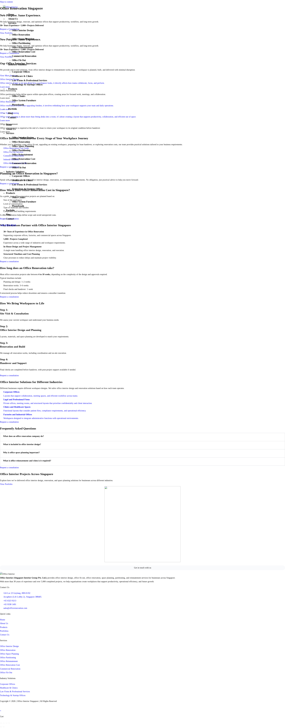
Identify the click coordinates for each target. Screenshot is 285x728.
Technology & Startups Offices (27, 84)
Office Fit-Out (19, 60)
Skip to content (6, 2)
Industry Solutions (17, 64)
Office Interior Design (23, 30)
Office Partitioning (21, 43)
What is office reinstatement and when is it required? (27, 461)
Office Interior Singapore (27, 701)
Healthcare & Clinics (22, 76)
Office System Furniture (24, 100)
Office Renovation (21, 34)
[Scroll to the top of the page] (0, 707)
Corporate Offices (21, 72)
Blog (10, 113)
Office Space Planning (23, 39)
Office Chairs (18, 96)
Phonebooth (18, 104)
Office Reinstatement (22, 47)
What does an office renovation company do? (23, 436)
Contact (12, 117)
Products (12, 89)
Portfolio (12, 109)
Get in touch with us (142, 568)
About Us (13, 19)
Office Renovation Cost (23, 51)
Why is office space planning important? (21, 452)
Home (11, 14)
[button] (142, 436)
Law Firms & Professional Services (29, 80)
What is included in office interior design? (22, 444)
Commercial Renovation (24, 56)
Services (12, 23)
